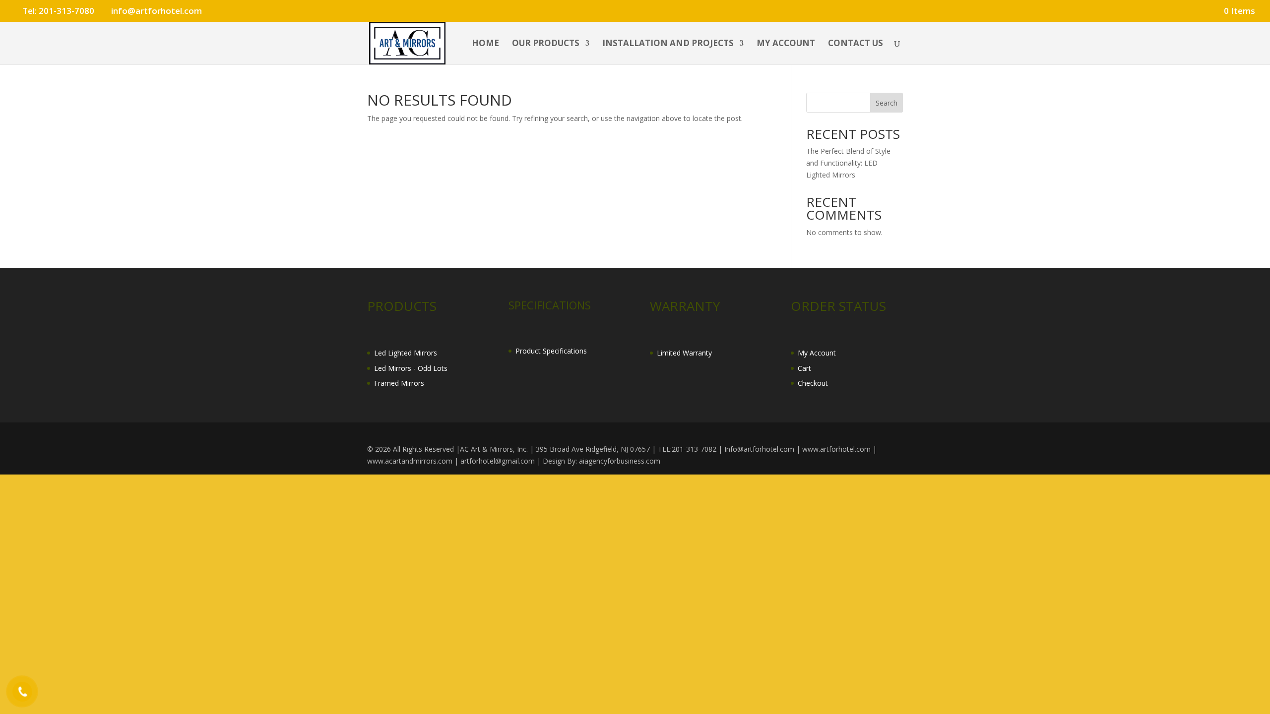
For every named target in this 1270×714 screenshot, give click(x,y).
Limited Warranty (684, 352)
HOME (485, 44)
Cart (804, 368)
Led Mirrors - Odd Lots (410, 368)
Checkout (813, 383)
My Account (817, 352)
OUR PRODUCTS (545, 44)
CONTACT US (855, 44)
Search (886, 103)
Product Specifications (551, 351)
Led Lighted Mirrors (405, 352)
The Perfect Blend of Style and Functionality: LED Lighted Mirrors (848, 162)
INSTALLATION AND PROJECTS (668, 44)
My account (786, 44)
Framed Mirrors (399, 383)
